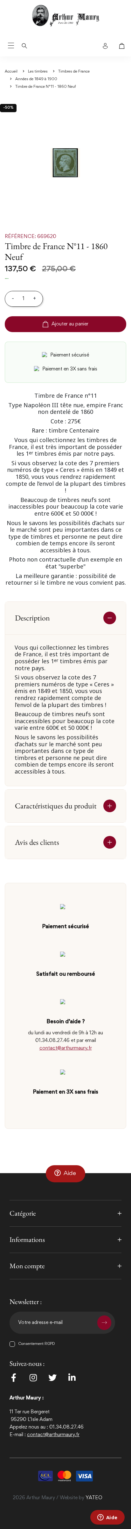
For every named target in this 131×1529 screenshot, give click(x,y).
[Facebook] (14, 1377)
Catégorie (23, 1213)
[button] (65, 1173)
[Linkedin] (72, 1377)
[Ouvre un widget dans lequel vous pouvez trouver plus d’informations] (107, 1518)
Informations (27, 1239)
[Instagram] (33, 1377)
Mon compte (27, 1265)
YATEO (94, 1498)
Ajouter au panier (70, 324)
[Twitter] (52, 1377)
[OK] (104, 1322)
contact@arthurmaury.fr (65, 1048)
